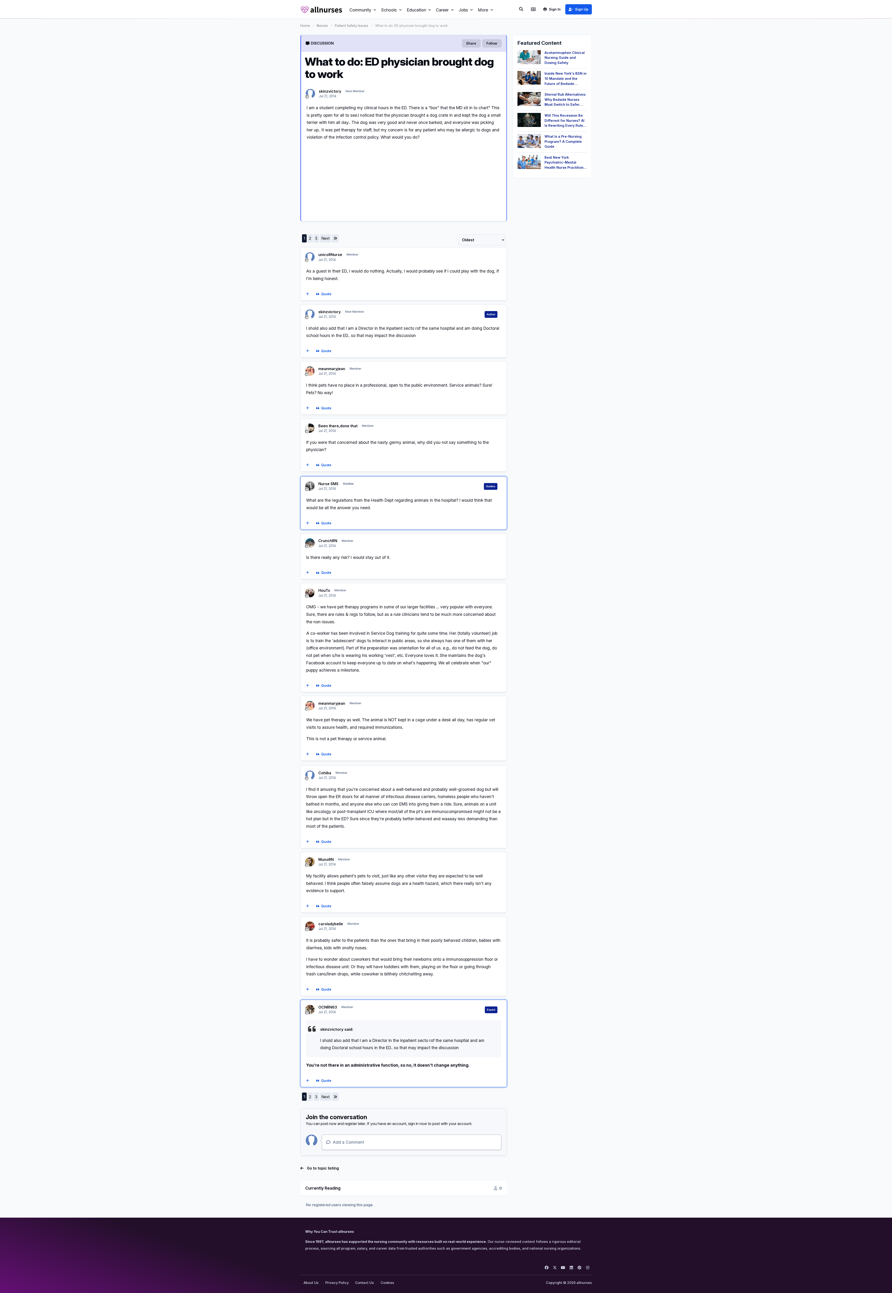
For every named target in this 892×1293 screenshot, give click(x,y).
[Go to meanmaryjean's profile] (310, 371)
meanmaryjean (331, 368)
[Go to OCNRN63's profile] (310, 1009)
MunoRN (326, 859)
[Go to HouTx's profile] (310, 592)
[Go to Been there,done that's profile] (310, 428)
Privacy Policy (337, 1283)
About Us (311, 1283)
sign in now (417, 1123)
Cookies (387, 1283)
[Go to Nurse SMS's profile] (310, 486)
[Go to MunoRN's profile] (310, 861)
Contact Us (364, 1283)
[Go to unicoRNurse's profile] (310, 257)
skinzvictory (330, 91)
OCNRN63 (327, 1007)
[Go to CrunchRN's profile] (310, 543)
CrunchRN (327, 540)
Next (325, 238)
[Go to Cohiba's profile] (310, 775)
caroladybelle (330, 924)
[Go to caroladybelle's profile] (310, 926)
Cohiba (324, 773)
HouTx (324, 590)
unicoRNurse (330, 254)
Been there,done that (337, 426)
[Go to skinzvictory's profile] (310, 93)
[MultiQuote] (307, 294)
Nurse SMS (328, 483)
